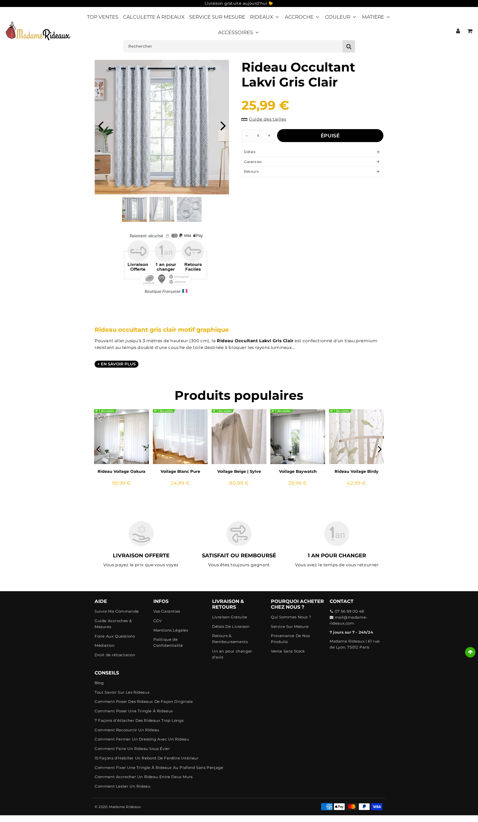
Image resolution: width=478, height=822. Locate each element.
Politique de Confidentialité (168, 642)
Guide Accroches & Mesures (113, 623)
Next (223, 125)
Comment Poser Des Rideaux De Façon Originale (144, 701)
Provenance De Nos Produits (290, 638)
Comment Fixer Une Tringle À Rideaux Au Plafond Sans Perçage (159, 767)
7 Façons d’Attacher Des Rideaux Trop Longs (139, 720)
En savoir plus (118, 364)
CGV (157, 620)
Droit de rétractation (115, 655)
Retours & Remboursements (230, 638)
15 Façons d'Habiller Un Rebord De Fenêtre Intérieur (147, 758)
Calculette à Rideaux (153, 17)
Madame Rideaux (125, 807)
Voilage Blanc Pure (180, 471)
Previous (101, 125)
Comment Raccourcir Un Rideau (127, 730)
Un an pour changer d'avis (232, 654)
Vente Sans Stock (288, 651)
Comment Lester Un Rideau (122, 786)
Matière (373, 17)
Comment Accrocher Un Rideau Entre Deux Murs (144, 776)
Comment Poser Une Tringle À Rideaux (134, 711)
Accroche (299, 17)
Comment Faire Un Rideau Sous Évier (132, 748)
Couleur (337, 17)
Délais (250, 152)
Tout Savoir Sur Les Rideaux (122, 692)
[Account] (458, 31)
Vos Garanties (166, 611)
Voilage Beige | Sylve (239, 471)
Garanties (253, 162)
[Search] (349, 46)
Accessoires (235, 32)
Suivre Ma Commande (117, 611)
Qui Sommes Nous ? (291, 617)
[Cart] (469, 31)
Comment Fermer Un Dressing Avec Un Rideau (142, 739)
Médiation (105, 645)
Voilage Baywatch (298, 471)
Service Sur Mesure (217, 17)
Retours (251, 171)
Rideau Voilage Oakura (121, 471)
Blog (99, 682)
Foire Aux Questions (115, 636)
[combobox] (239, 46)
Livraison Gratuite (229, 617)
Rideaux (261, 17)
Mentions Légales (170, 630)
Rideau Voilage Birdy (356, 471)
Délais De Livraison (230, 626)
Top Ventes (102, 17)
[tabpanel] (134, 209)
